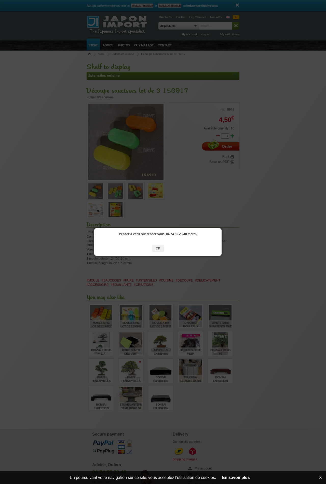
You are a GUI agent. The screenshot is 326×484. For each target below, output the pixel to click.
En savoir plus (236, 477)
